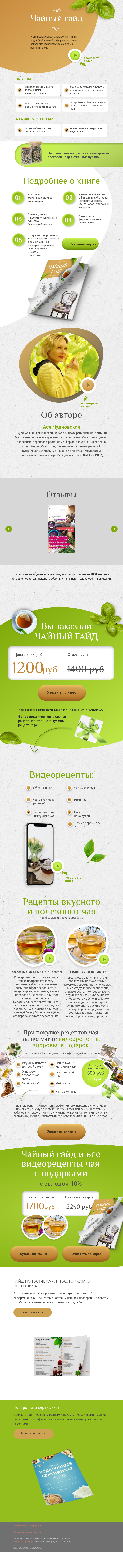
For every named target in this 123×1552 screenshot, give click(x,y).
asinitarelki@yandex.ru (24, 1541)
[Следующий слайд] (116, 478)
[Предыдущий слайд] (6, 478)
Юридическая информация (27, 1525)
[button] (49, 959)
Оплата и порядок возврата (27, 1532)
